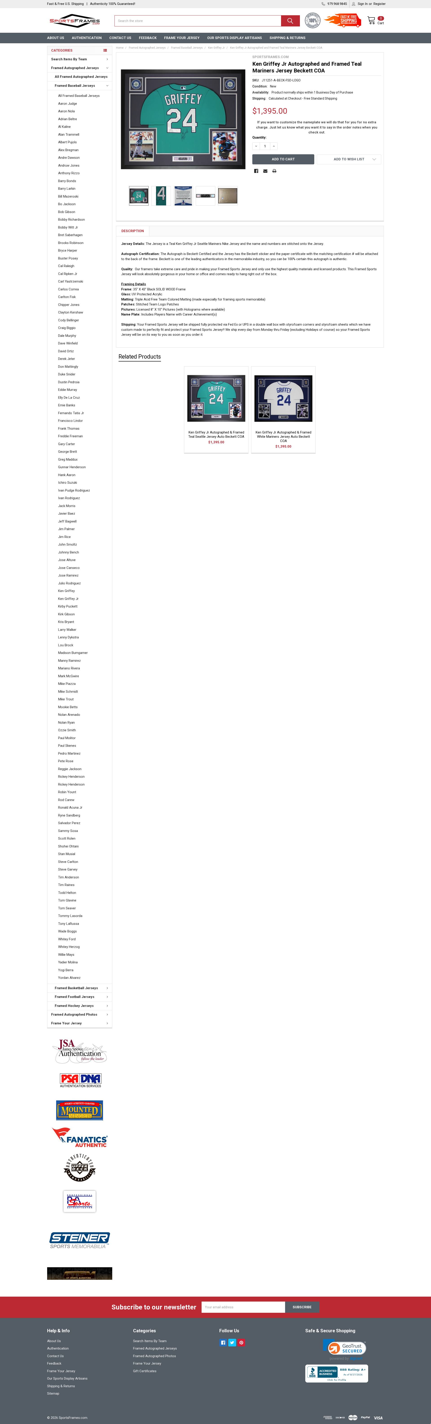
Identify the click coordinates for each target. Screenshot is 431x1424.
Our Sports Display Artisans (234, 38)
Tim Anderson (68, 877)
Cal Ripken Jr (67, 274)
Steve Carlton (68, 862)
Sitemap (53, 1393)
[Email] (265, 171)
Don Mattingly (68, 367)
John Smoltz (67, 544)
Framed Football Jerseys (74, 997)
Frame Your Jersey (182, 38)
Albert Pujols (67, 142)
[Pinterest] (241, 1343)
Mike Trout (66, 699)
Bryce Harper (67, 250)
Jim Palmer (66, 529)
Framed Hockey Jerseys (74, 1006)
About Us (55, 38)
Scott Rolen (66, 838)
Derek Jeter (66, 359)
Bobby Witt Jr (68, 227)
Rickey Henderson (71, 777)
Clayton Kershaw (70, 312)
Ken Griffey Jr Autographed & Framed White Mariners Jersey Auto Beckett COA (283, 436)
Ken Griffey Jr (68, 599)
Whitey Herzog (69, 947)
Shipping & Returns (288, 38)
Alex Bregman (68, 150)
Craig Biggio (67, 328)
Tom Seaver (67, 908)
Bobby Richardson (71, 220)
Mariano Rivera (69, 668)
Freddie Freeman (70, 436)
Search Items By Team (69, 59)
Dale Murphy (67, 336)
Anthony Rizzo (69, 173)
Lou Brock (65, 645)
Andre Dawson (69, 158)
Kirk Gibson (66, 614)
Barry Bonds (67, 181)
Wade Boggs (67, 931)
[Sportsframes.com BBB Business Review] (336, 1373)
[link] (344, 1350)
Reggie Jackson (69, 769)
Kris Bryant (66, 622)
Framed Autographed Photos (74, 1014)
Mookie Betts (68, 707)
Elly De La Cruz (69, 398)
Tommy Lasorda (70, 916)
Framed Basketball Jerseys (76, 988)
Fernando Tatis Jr (71, 413)
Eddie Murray (67, 390)
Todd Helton (67, 893)
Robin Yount (67, 792)
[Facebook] (256, 171)
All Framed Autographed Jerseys (81, 77)
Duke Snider (66, 374)
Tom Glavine (67, 900)
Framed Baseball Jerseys (75, 86)
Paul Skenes (67, 746)
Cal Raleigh (66, 266)
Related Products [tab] (140, 356)
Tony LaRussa (68, 924)
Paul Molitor (67, 738)
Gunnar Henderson (72, 467)
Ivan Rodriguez (69, 498)
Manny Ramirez (69, 661)
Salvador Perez (69, 823)
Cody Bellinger (68, 320)
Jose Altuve (67, 560)
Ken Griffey (66, 591)
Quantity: (259, 137)
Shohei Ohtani (68, 846)
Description (132, 231)
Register (380, 4)
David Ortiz (66, 351)
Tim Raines (66, 885)
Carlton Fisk (67, 297)
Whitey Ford (67, 939)
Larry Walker (67, 630)
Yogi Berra (65, 970)
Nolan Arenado (69, 715)
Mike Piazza (67, 684)
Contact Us (120, 38)
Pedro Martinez (69, 753)
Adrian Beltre (67, 119)
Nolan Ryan (66, 723)
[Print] (274, 171)
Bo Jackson (67, 204)
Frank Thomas (68, 429)
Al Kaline (64, 127)
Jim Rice (64, 537)
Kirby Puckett (67, 606)
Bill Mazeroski (68, 196)
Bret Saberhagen (70, 235)
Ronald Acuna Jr (70, 808)
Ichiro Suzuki (67, 483)
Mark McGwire (68, 676)
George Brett (67, 452)
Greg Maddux (67, 459)
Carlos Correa (68, 289)
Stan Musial (66, 854)
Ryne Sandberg (69, 815)
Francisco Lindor (70, 421)
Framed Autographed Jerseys (75, 68)
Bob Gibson (66, 212)
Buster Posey (68, 258)
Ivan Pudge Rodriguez (74, 490)
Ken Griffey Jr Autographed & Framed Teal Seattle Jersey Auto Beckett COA (216, 434)
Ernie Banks (66, 405)
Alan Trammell (68, 135)
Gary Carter (66, 444)
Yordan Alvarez (69, 978)
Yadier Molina (68, 962)
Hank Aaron (66, 475)
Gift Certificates (144, 1371)
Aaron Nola (66, 111)
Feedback (147, 38)
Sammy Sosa (68, 831)
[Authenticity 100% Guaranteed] (314, 21)
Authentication (87, 38)
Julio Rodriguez (69, 583)
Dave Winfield (68, 343)
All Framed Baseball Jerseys (79, 96)
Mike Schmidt (68, 692)
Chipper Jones (68, 305)
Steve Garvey (67, 869)
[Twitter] (232, 1343)
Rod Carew (66, 800)
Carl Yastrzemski (70, 281)
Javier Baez (66, 514)
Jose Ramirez (68, 575)
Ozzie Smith (67, 730)
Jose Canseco (69, 568)
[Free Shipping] (345, 21)
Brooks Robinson (71, 243)
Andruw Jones (68, 165)
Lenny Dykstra (68, 637)
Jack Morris (66, 506)
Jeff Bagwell (67, 521)
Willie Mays (66, 955)
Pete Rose (65, 761)
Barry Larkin (66, 189)
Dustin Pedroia (68, 382)
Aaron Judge (67, 104)
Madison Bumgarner (73, 653)
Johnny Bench (68, 552)
